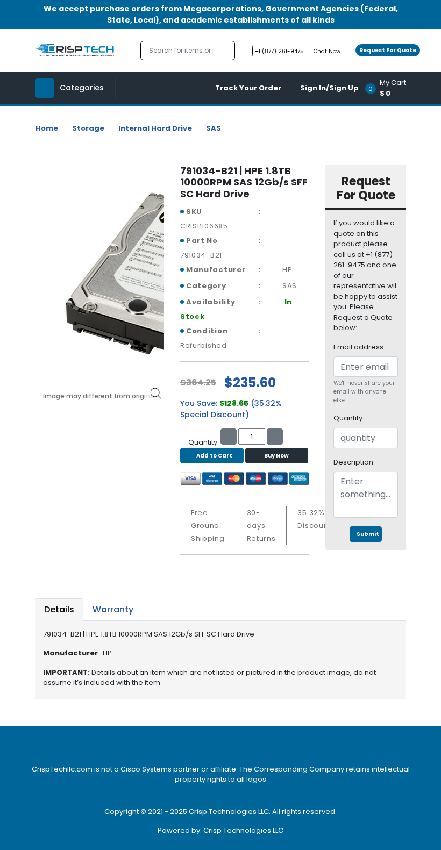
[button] (389, 88)
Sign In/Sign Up (329, 88)
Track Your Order (248, 88)
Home (46, 128)
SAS (213, 128)
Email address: (359, 347)
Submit (368, 534)
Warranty (113, 609)
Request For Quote (387, 50)
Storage (88, 128)
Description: (354, 462)
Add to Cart (214, 456)
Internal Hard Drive (155, 128)
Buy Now (276, 456)
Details (59, 609)
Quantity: (348, 418)
